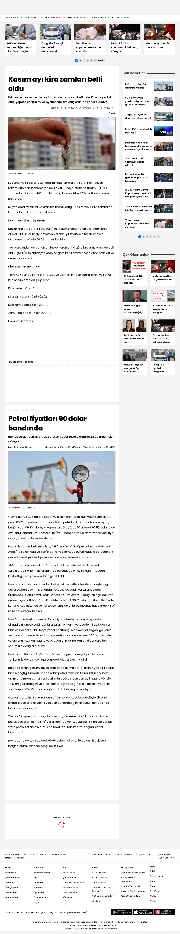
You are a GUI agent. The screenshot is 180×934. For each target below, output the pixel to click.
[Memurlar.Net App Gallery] (164, 912)
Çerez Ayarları (164, 854)
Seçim (37, 902)
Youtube (30, 912)
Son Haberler (134, 73)
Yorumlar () (15, 173)
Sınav (152, 886)
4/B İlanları (68, 897)
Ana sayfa (13, 71)
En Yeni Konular (99, 872)
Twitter (20, 912)
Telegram (53, 912)
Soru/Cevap (155, 891)
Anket (152, 871)
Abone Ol (31, 173)
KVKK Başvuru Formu (124, 854)
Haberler (24, 71)
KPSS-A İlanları (70, 892)
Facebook (10, 912)
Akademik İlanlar (71, 887)
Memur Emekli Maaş (130, 886)
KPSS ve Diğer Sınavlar (102, 896)
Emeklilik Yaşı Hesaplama (133, 891)
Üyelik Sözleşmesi (167, 858)
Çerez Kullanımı (146, 854)
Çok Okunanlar (69, 877)
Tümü (101, 60)
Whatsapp (73, 912)
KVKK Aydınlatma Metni (99, 854)
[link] (149, 86)
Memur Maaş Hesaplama (133, 872)
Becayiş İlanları (157, 876)
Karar (152, 881)
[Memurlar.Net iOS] (143, 912)
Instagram (41, 912)
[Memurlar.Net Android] (121, 912)
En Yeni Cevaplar (100, 877)
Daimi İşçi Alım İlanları (73, 882)
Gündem (96, 901)
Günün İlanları (69, 872)
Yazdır (112, 113)
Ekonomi (35, 71)
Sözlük (153, 896)
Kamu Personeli (99, 882)
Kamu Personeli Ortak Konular (102, 889)
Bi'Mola (153, 901)
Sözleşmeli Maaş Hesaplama (129, 879)
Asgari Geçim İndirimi (131, 896)
